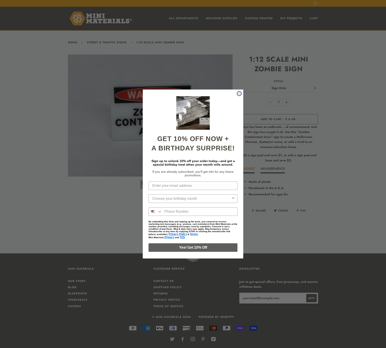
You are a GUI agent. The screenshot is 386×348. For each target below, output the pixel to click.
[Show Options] (233, 199)
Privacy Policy (178, 234)
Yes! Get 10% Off (193, 247)
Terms (194, 234)
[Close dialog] (239, 93)
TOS (182, 237)
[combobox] (191, 199)
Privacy (169, 237)
